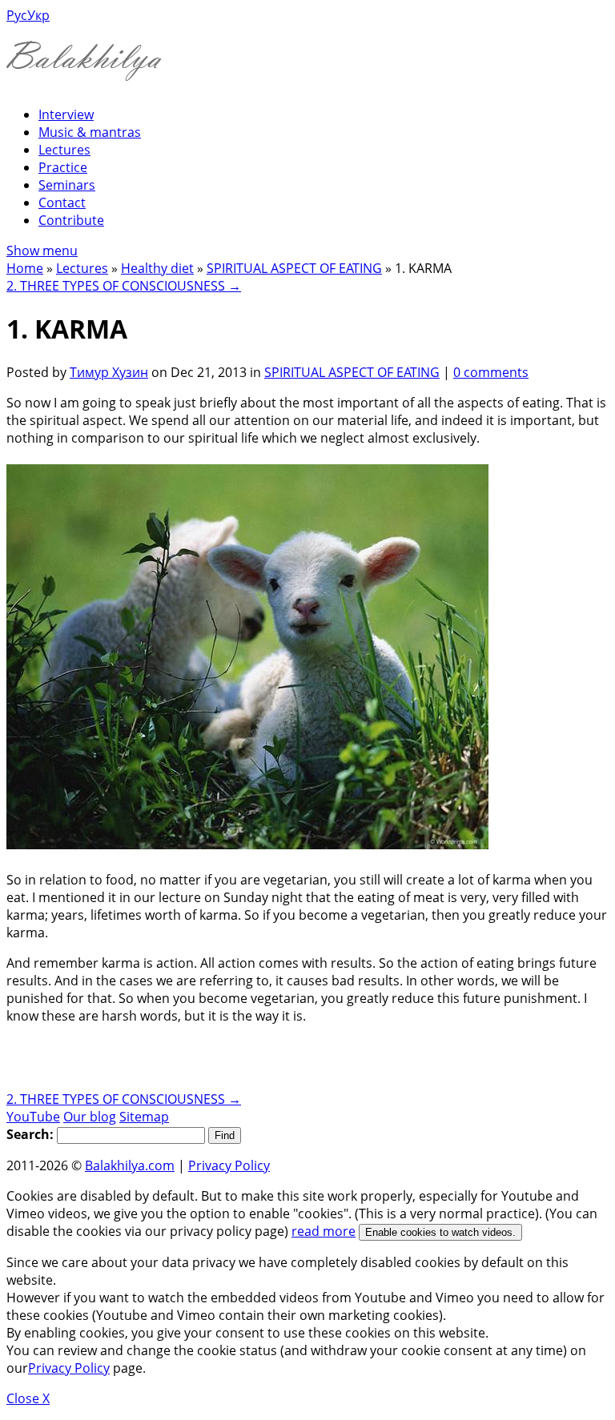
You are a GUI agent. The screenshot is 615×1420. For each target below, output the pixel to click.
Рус (16, 15)
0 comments (491, 372)
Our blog (89, 1116)
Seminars (66, 185)
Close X (28, 1398)
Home (24, 268)
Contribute (71, 220)
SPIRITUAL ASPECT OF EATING (294, 268)
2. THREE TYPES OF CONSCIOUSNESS (123, 286)
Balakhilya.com (130, 1165)
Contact (62, 202)
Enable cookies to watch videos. (440, 1232)
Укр (38, 15)
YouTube (33, 1116)
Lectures (64, 149)
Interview (66, 114)
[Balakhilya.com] (84, 71)
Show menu (42, 250)
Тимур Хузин (109, 372)
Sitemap (144, 1116)
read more (323, 1231)
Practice (62, 167)
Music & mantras (89, 132)
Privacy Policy (229, 1165)
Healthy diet (157, 268)
